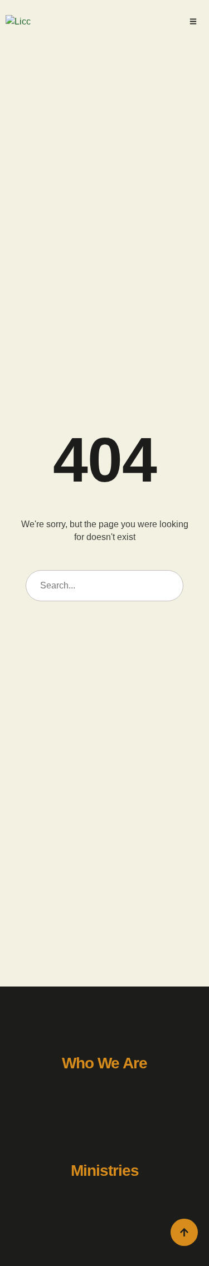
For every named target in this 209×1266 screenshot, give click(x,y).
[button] (193, 21)
